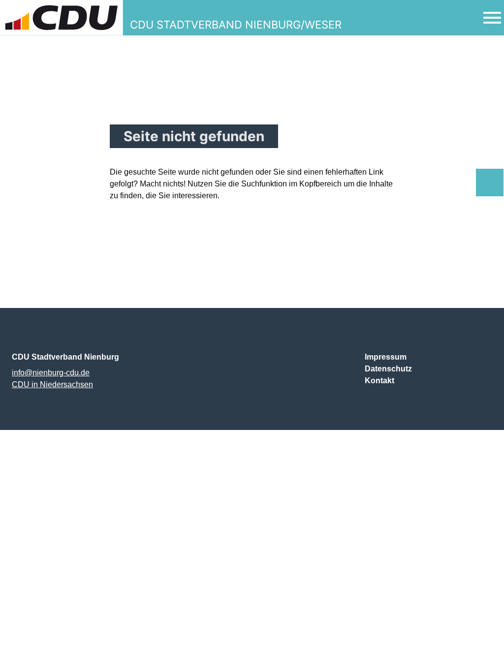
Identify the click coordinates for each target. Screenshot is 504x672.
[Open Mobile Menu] (492, 18)
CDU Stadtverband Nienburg (65, 357)
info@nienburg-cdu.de (51, 372)
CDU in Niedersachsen (52, 384)
